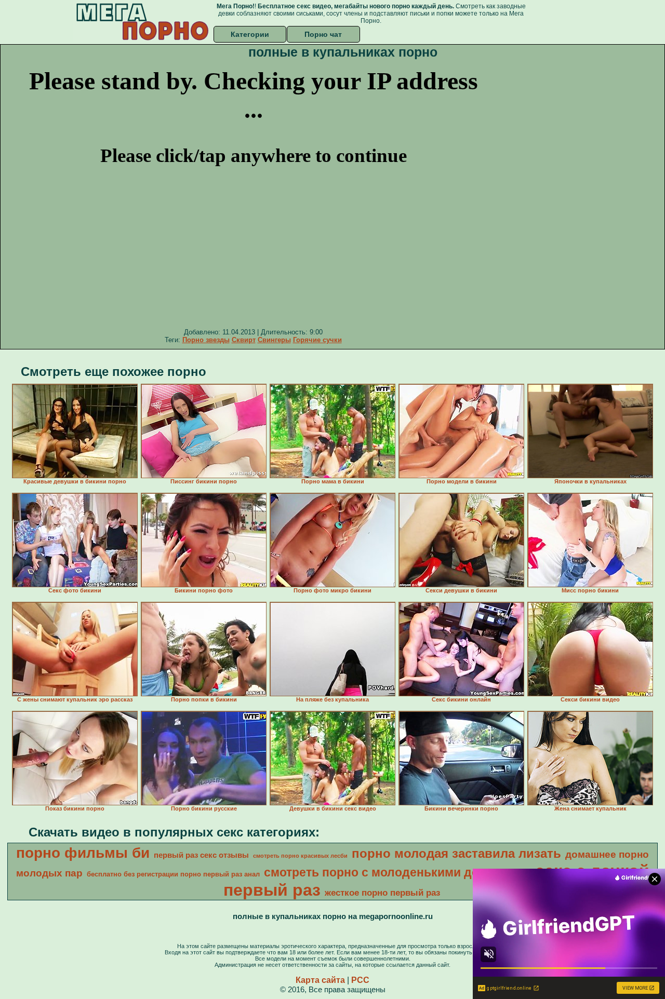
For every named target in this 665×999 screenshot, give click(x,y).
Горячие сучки (317, 340)
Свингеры (274, 340)
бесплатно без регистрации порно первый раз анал (173, 874)
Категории (250, 34)
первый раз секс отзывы (201, 855)
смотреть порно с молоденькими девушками (397, 872)
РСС (360, 980)
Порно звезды (206, 340)
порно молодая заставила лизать (456, 853)
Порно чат (323, 34)
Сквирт (244, 340)
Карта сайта (320, 980)
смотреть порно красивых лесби (300, 856)
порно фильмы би (83, 853)
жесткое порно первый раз (382, 892)
